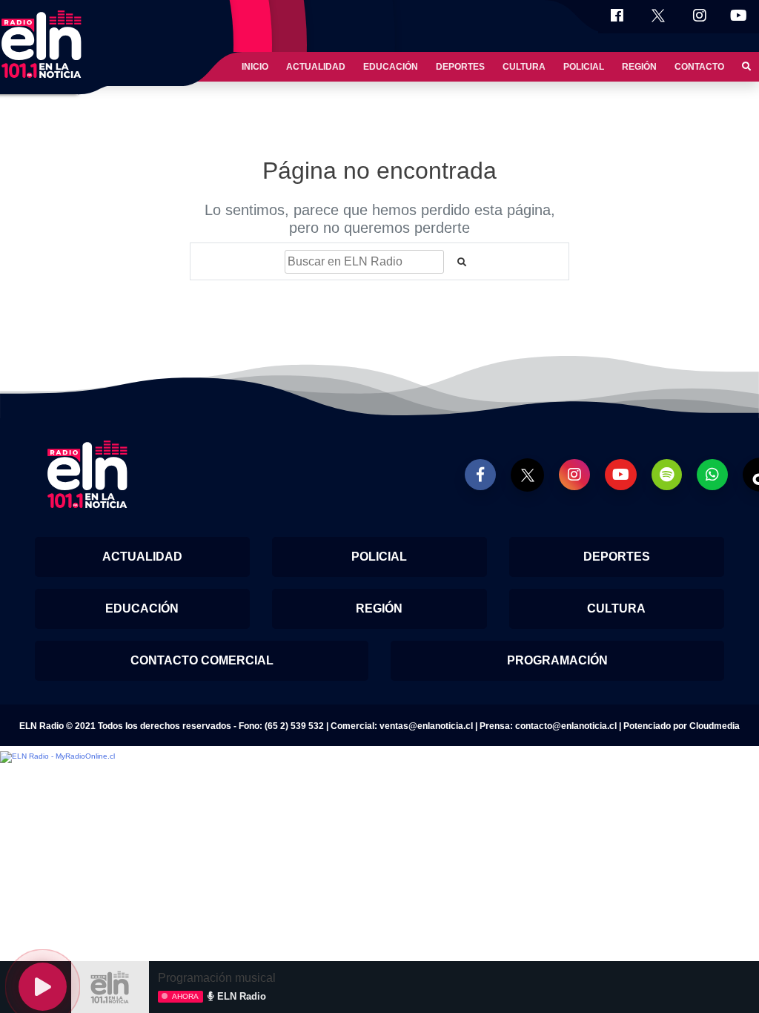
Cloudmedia (714, 726)
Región (639, 67)
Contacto (699, 67)
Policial (583, 67)
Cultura (524, 67)
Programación (557, 660)
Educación (390, 67)
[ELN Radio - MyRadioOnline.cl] (57, 756)
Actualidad (315, 67)
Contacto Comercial (202, 660)
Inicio (255, 67)
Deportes (460, 67)
